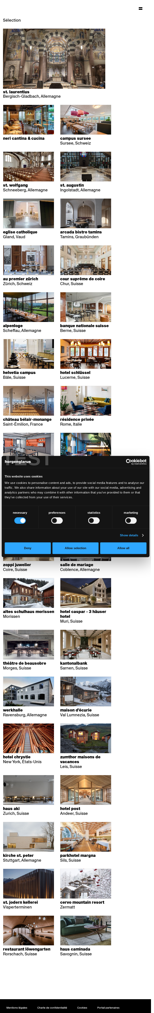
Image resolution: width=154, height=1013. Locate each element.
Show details (129, 535)
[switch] (57, 520)
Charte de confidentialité (52, 1007)
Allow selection (75, 548)
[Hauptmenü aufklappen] (140, 8)
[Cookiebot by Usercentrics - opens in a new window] (128, 462)
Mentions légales (16, 1007)
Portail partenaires (108, 1007)
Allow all (123, 548)
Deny (27, 548)
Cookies (82, 1007)
